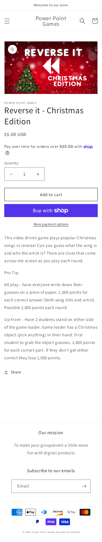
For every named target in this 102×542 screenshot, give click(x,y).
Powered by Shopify (68, 531)
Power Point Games (43, 531)
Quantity (11, 163)
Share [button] (16, 372)
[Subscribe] (84, 486)
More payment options (51, 224)
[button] (7, 21)
